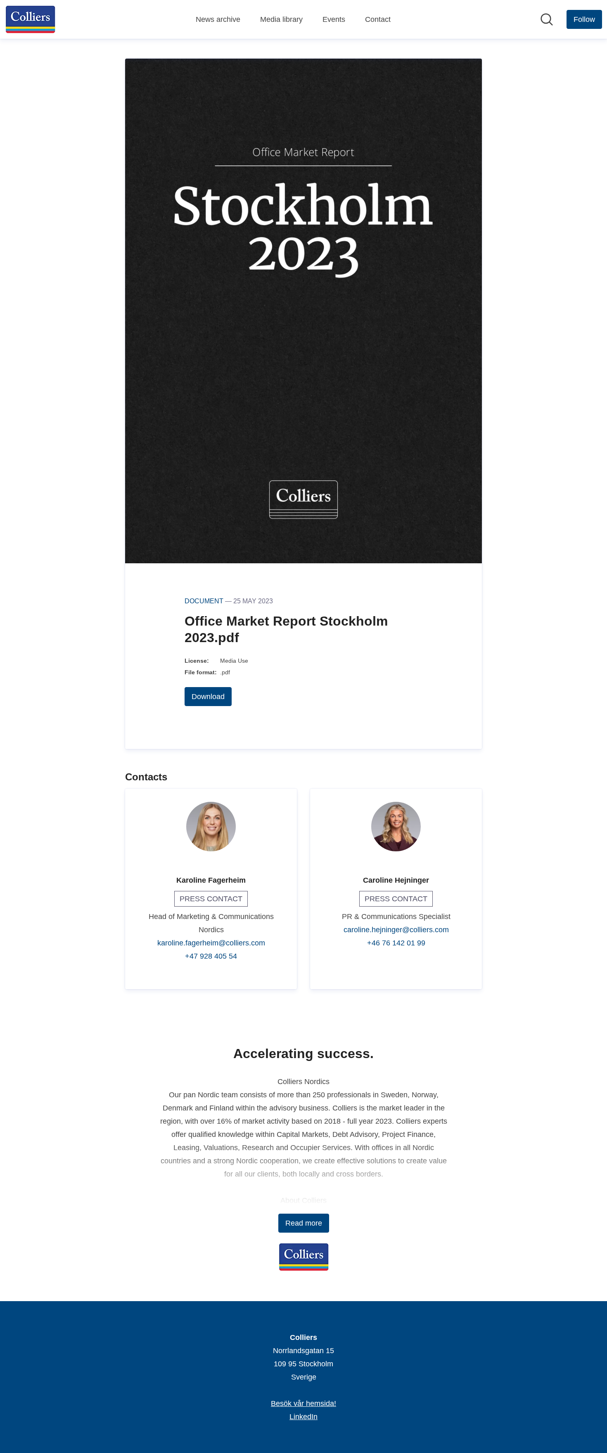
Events (333, 19)
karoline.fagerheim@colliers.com (211, 943)
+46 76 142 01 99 (396, 943)
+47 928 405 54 (211, 956)
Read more (303, 1223)
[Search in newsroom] (546, 19)
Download (208, 696)
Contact (378, 19)
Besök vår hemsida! (303, 1403)
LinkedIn (303, 1417)
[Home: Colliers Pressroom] (30, 19)
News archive (218, 19)
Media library (281, 19)
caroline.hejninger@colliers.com (396, 930)
